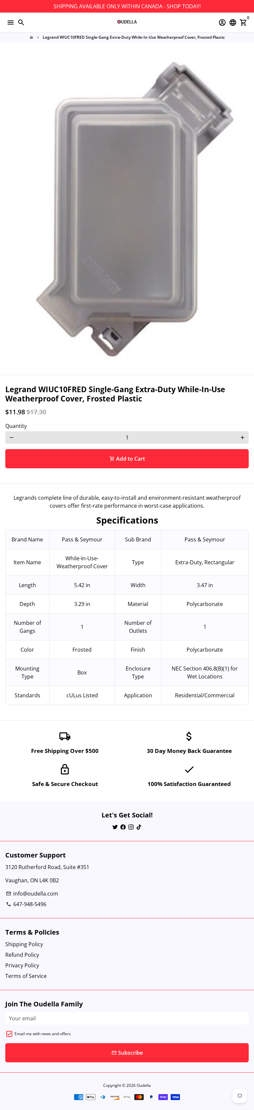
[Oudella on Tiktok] (139, 827)
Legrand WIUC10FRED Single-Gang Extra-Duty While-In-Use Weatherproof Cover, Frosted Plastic (134, 37)
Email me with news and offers (43, 1034)
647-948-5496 (26, 904)
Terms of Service (26, 976)
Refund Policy (22, 954)
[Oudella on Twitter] (115, 827)
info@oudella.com (32, 893)
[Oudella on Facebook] (123, 827)
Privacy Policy (22, 965)
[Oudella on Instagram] (131, 827)
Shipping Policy (24, 944)
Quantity (16, 426)
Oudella (144, 1085)
